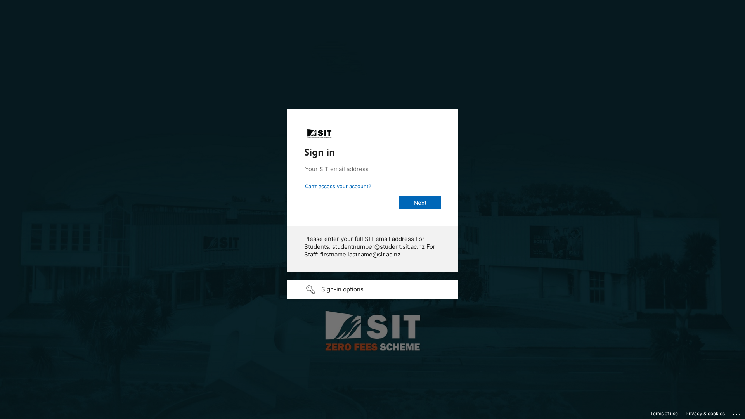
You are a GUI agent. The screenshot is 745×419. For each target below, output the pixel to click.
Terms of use (664, 413)
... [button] (737, 412)
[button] (372, 289)
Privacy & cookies (705, 413)
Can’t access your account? (338, 186)
